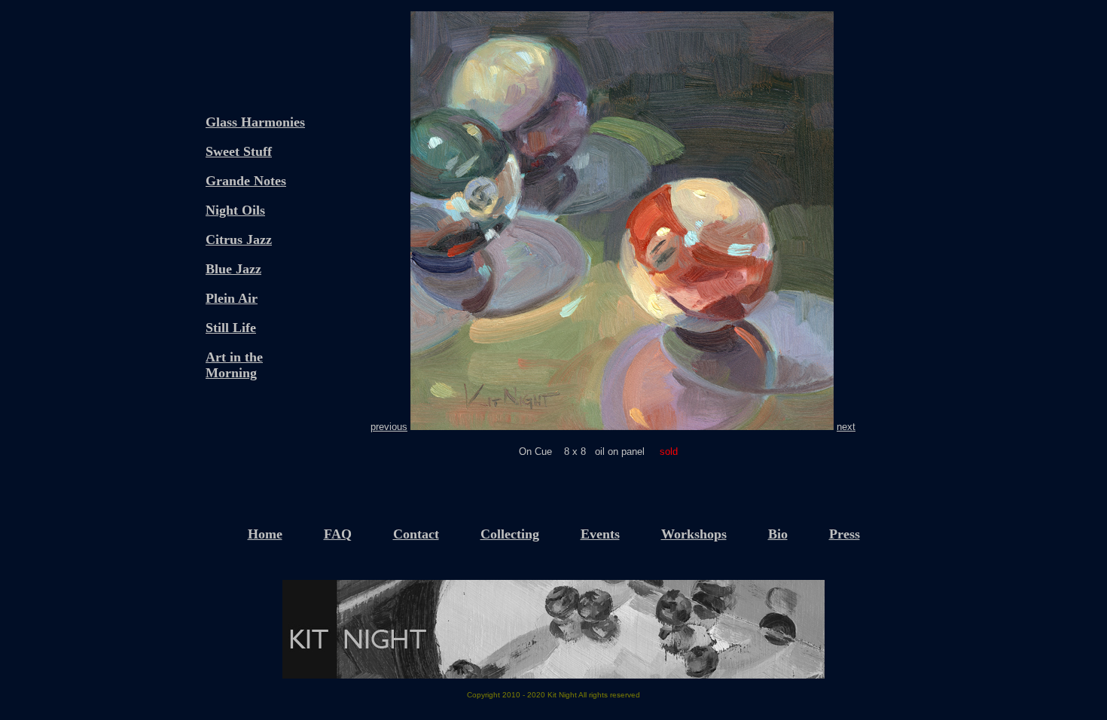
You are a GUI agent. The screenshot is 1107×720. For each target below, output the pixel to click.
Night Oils (235, 210)
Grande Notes (246, 180)
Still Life (231, 327)
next (846, 426)
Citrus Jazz (239, 239)
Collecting (509, 534)
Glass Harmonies (255, 122)
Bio (778, 534)
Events (600, 534)
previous (389, 426)
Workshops (694, 534)
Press (844, 534)
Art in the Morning (234, 364)
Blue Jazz (233, 268)
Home (265, 534)
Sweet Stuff (239, 151)
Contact (416, 534)
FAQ (338, 534)
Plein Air (232, 298)
